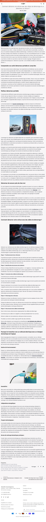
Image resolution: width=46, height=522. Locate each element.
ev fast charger (4, 468)
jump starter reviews (6, 470)
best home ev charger (17, 467)
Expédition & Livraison (6, 502)
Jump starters (14, 470)
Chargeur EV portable (28, 492)
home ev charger (21, 468)
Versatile (21, 470)
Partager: (34, 466)
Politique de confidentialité (7, 508)
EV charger (25, 467)
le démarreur (35, 209)
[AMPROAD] (23, 3)
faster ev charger (13, 468)
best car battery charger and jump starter (11, 465)
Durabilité (25, 490)
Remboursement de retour (7, 504)
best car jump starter (6, 467)
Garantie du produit (5, 506)
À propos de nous (27, 488)
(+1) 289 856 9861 (5, 492)
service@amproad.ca (6, 494)
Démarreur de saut (27, 494)
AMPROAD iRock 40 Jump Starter (9, 464)
